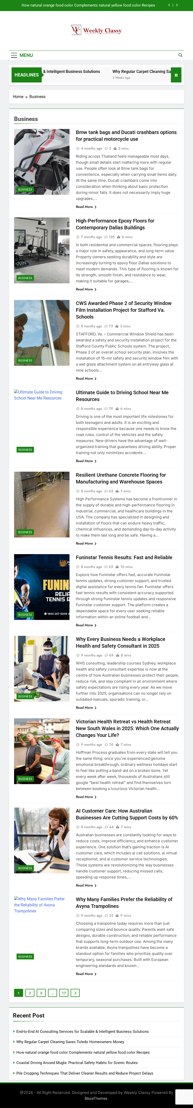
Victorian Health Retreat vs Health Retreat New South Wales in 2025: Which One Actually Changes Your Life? (127, 728)
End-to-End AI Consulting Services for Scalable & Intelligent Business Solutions (82, 1031)
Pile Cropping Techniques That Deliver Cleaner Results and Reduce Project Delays (84, 1073)
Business (25, 189)
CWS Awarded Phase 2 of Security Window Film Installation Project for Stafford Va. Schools (124, 310)
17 (64, 993)
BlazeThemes (96, 1098)
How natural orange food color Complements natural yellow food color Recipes (88, 6)
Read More (84, 206)
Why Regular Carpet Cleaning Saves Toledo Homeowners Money (70, 1042)
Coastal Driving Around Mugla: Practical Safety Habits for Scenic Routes (77, 1062)
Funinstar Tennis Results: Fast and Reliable (124, 557)
